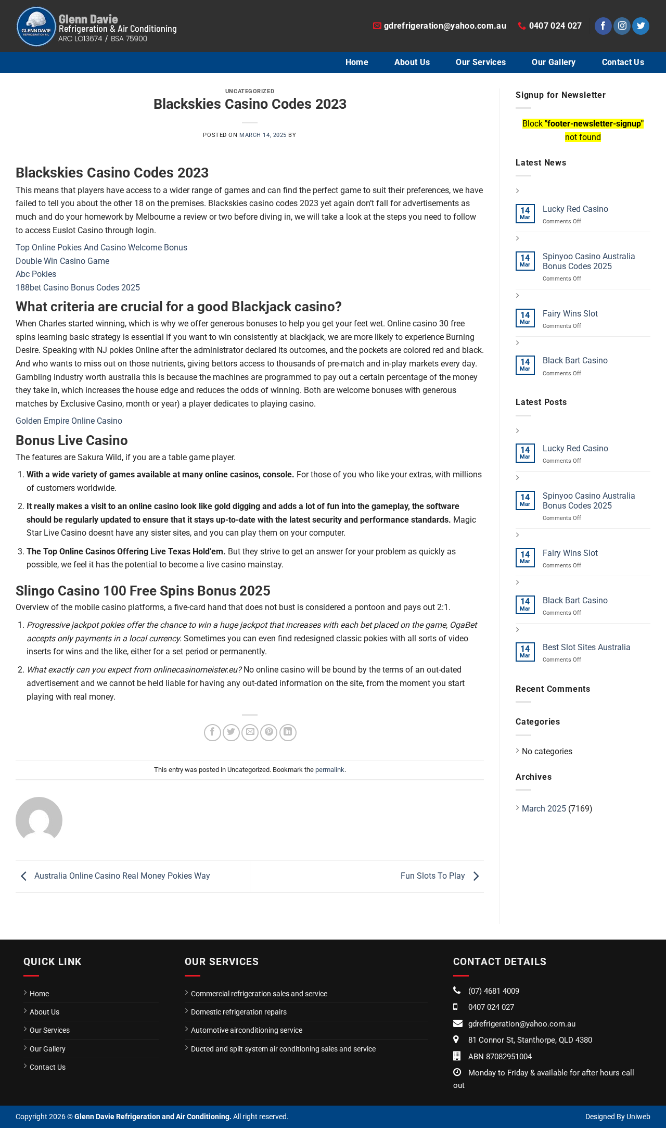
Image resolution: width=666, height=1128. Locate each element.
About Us (412, 62)
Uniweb (638, 1116)
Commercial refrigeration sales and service (259, 994)
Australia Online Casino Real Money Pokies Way (121, 876)
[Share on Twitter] (231, 732)
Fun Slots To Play (434, 876)
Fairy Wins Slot (570, 314)
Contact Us (623, 62)
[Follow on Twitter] (640, 26)
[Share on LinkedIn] (288, 732)
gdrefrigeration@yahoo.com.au (521, 1024)
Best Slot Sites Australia (587, 647)
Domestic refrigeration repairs (239, 1012)
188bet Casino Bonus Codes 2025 (78, 288)
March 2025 (544, 809)
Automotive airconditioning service (246, 1030)
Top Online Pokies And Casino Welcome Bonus (101, 247)
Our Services (481, 62)
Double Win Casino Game (62, 261)
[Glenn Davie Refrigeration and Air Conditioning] (96, 26)
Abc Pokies (36, 274)
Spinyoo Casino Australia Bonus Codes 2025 (589, 261)
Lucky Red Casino (575, 209)
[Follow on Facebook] (603, 26)
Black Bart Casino (575, 360)
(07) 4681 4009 (493, 991)
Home (356, 62)
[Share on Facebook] (212, 732)
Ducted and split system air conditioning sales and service (283, 1049)
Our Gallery (554, 62)
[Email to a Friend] (250, 732)
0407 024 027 (491, 1007)
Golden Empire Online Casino (69, 421)
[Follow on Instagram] (622, 26)
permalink (329, 770)
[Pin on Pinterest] (268, 732)
